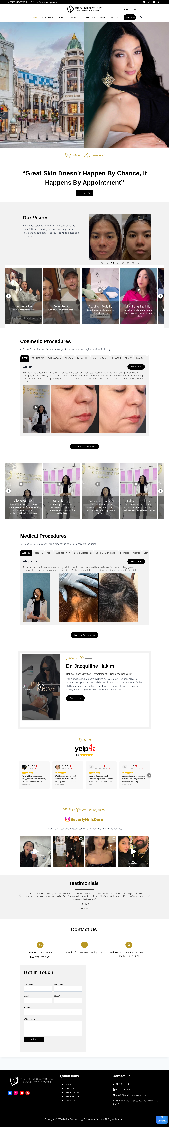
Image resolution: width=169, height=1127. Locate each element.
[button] (82, 908)
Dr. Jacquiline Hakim (90, 666)
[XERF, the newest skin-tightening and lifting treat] (35, 851)
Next (160, 296)
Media (61, 17)
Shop (102, 17)
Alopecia (30, 561)
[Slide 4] (117, 263)
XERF (27, 367)
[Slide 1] (102, 263)
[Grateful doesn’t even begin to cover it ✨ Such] (100, 851)
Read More (75, 698)
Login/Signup (130, 9)
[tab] (25, 358)
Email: (69, 952)
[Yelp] (159, 2)
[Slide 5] (122, 263)
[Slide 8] (138, 263)
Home (34, 17)
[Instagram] (149, 2)
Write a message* (30, 1019)
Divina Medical (72, 1096)
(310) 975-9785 (17, 2)
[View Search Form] (141, 17)
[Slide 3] (112, 263)
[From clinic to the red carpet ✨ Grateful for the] (68, 851)
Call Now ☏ (84, 193)
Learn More (136, 367)
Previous (8, 296)
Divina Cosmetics (73, 1092)
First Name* (29, 984)
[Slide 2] (107, 263)
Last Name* (59, 984)
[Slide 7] (133, 263)
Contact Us (115, 17)
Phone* (57, 996)
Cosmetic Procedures (45, 341)
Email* (26, 996)
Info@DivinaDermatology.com (41, 2)
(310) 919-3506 (42, 957)
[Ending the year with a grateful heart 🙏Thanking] (133, 851)
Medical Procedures (43, 536)
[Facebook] (144, 2)
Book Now (130, 17)
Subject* (27, 1007)
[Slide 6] (128, 262)
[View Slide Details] (23, 296)
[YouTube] (154, 2)
